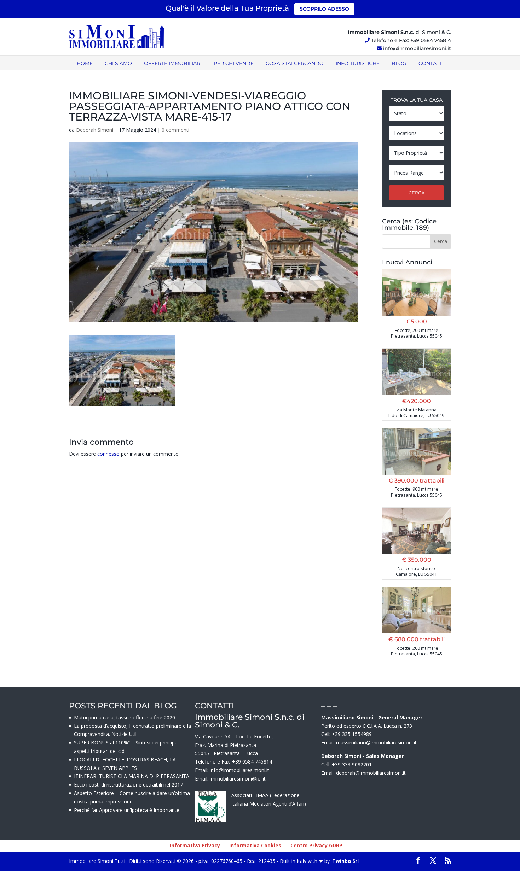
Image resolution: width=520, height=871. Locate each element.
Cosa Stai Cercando (295, 63)
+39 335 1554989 (352, 734)
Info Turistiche (358, 63)
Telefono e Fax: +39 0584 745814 (411, 40)
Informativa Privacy (195, 845)
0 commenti (175, 130)
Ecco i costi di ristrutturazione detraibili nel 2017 (128, 784)
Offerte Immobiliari (173, 63)
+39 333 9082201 (352, 764)
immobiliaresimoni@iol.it (238, 778)
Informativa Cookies (255, 845)
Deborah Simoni (94, 130)
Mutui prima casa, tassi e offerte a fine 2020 (124, 717)
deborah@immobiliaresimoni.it (371, 773)
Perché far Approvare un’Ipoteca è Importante (126, 810)
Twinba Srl (345, 861)
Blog (399, 63)
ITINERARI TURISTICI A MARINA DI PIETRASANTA (131, 776)
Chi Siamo (118, 63)
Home (85, 63)
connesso (108, 453)
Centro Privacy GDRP (316, 845)
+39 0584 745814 (252, 761)
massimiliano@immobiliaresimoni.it (376, 742)
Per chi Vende (234, 63)
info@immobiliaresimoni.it (417, 48)
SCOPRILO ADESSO (324, 9)
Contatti (431, 63)
